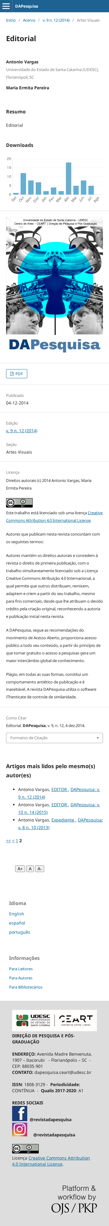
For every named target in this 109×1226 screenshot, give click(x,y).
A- (40, 868)
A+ (20, 868)
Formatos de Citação (29, 737)
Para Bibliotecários (25, 987)
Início (11, 20)
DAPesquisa (26, 6)
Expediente (63, 820)
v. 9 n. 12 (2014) (56, 20)
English (16, 914)
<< (8, 840)
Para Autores (20, 978)
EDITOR (59, 789)
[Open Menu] (6, 6)
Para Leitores (21, 968)
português (19, 932)
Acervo (29, 20)
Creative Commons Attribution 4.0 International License (51, 1161)
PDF (19, 373)
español (17, 923)
